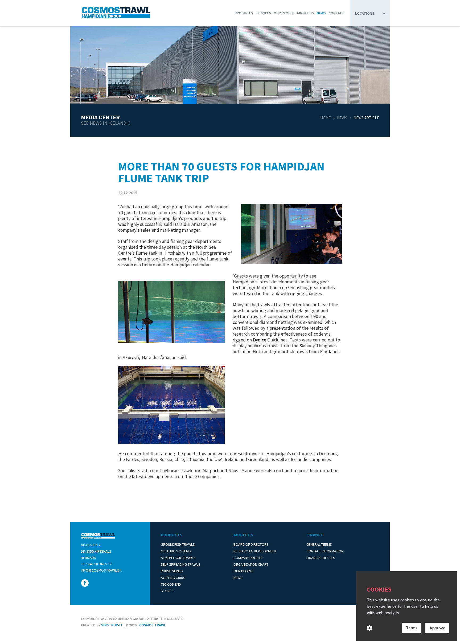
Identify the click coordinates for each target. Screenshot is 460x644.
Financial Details (320, 557)
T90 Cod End (171, 584)
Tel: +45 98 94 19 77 (96, 563)
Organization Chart (250, 564)
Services (263, 13)
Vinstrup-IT (112, 625)
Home (325, 117)
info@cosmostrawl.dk (101, 570)
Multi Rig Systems (176, 551)
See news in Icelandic (105, 123)
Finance (314, 534)
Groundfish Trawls (178, 544)
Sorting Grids (173, 577)
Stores (167, 591)
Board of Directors (251, 544)
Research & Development (255, 551)
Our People (284, 13)
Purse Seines (172, 571)
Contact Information (324, 551)
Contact (336, 13)
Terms (411, 627)
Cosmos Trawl (152, 625)
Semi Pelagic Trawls (178, 557)
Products (244, 13)
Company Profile (248, 557)
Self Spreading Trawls (180, 564)
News (321, 13)
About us (305, 13)
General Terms (319, 544)
